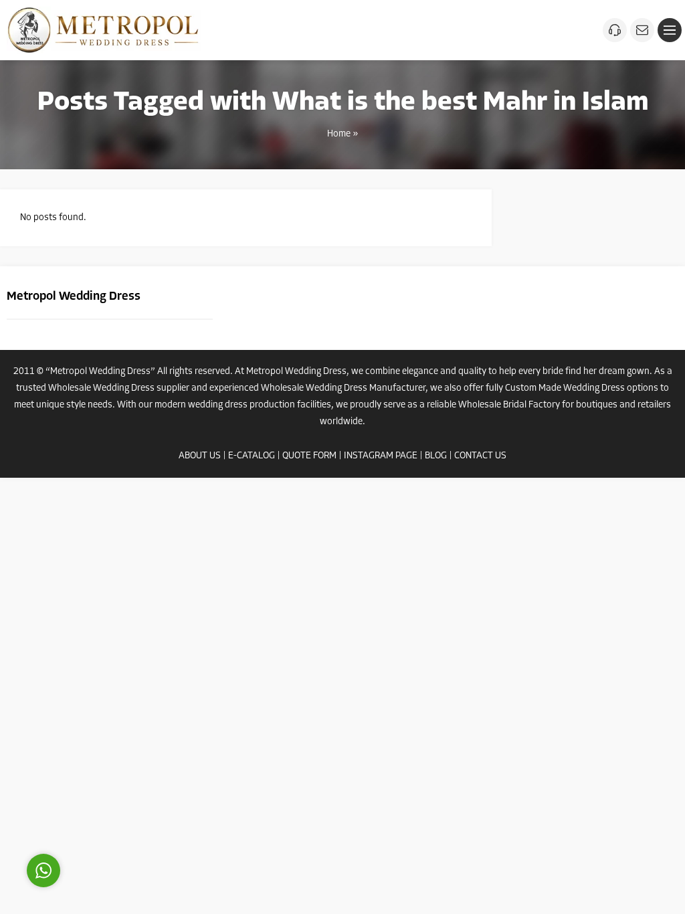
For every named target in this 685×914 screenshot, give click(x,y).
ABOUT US (200, 456)
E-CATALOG (251, 456)
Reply (127, 810)
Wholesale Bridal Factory (509, 405)
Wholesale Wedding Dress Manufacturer (343, 388)
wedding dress (218, 405)
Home (339, 134)
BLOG (436, 456)
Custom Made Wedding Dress (565, 388)
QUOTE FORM (309, 456)
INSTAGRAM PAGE (380, 456)
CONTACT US (480, 456)
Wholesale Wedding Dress (101, 388)
